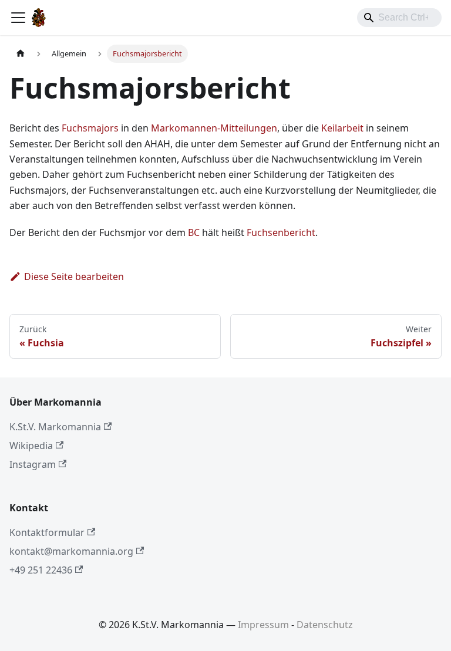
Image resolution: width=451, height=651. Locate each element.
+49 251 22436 (40, 570)
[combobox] (399, 17)
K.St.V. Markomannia (55, 426)
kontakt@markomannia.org (71, 551)
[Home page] (20, 54)
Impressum (263, 624)
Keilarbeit (342, 128)
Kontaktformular (47, 532)
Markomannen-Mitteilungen (214, 128)
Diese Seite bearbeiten (74, 276)
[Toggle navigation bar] (18, 17)
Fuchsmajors (90, 128)
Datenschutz (325, 624)
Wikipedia (31, 445)
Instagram (32, 464)
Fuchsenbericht (281, 232)
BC (194, 232)
